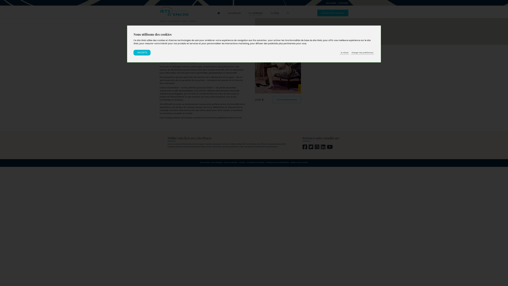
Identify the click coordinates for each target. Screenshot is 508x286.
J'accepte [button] (142, 52)
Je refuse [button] (344, 53)
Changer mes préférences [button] (362, 53)
